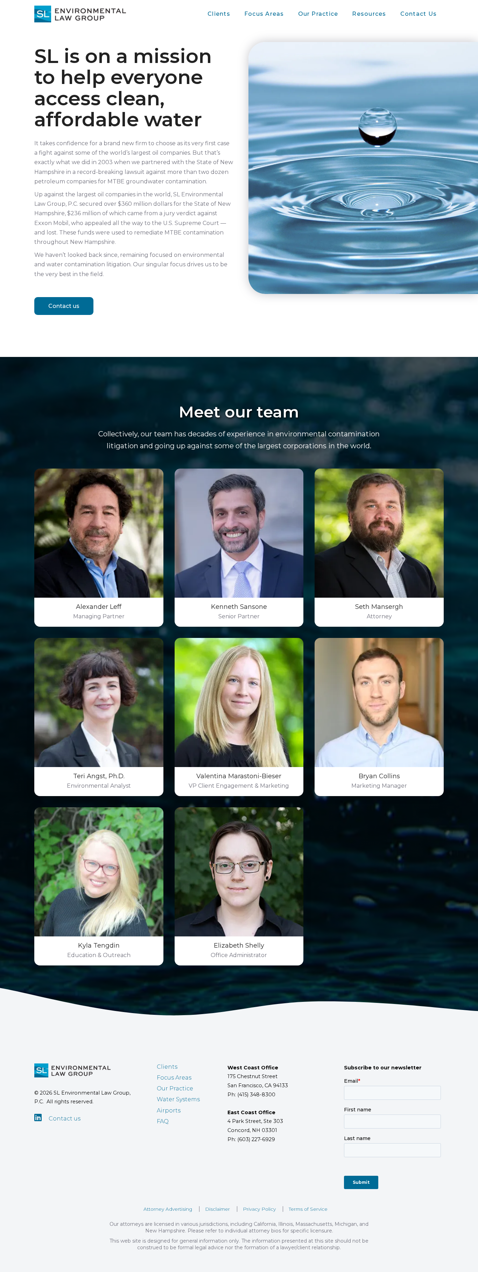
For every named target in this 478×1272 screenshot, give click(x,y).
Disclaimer (217, 1209)
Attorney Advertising (167, 1209)
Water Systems (178, 1099)
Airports (169, 1110)
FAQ (163, 1121)
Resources (369, 13)
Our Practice (318, 13)
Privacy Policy (259, 1209)
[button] (219, 13)
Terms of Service (308, 1209)
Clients (219, 13)
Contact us (63, 306)
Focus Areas (264, 13)
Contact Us (418, 13)
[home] (80, 14)
